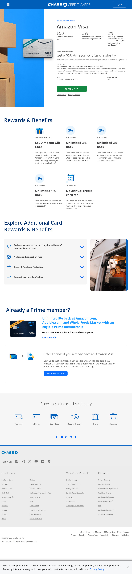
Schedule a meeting (105, 514)
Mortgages (70, 497)
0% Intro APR (35, 497)
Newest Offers (7, 488)
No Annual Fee (35, 488)
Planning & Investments (75, 506)
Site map (115, 535)
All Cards (37, 424)
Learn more (49, 337)
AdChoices (125, 535)
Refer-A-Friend (35, 514)
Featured (19, 424)
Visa (31, 501)
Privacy (73, 535)
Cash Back (54, 424)
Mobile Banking (104, 484)
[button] (128, 567)
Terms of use (93, 535)
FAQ (99, 506)
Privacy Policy (96, 569)
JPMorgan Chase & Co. (112, 532)
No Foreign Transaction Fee (40, 493)
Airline (4, 514)
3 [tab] (71, 437)
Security (82, 535)
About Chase (85, 532)
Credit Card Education (106, 510)
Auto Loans (70, 501)
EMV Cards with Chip (38, 510)
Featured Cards (7, 480)
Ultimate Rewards (105, 501)
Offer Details (61, 95)
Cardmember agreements (108, 488)
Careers (126, 532)
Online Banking (104, 480)
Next (75, 437)
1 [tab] (62, 437)
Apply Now (77, 89)
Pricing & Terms (74, 95)
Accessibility (104, 535)
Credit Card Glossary (106, 497)
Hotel (4, 519)
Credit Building (35, 484)
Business (113, 424)
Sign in (121, 4)
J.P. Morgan (97, 532)
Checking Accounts (73, 484)
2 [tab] (66, 437)
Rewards (5, 510)
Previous (57, 437)
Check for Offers (36, 519)
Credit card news (104, 493)
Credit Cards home (66, 21)
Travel (96, 424)
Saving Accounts (72, 488)
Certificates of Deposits (75, 493)
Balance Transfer (75, 424)
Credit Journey (71, 480)
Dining (32, 480)
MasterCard (34, 506)
